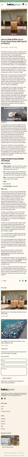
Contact (3, 428)
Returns (3, 421)
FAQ (2, 426)
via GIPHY (3, 122)
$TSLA (15, 84)
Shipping (3, 418)
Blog (2, 409)
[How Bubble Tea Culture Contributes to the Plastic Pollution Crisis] (14, 329)
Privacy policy (21, 452)
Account (3, 423)
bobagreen (14, 452)
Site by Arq (21, 455)
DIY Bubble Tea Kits (21, 259)
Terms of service (7, 455)
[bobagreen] (14, 4)
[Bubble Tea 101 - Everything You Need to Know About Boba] (14, 300)
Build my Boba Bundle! (7, 447)
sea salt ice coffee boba (17, 61)
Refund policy (15, 455)
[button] (2, 5)
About (2, 406)
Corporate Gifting (5, 411)
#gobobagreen (5, 253)
